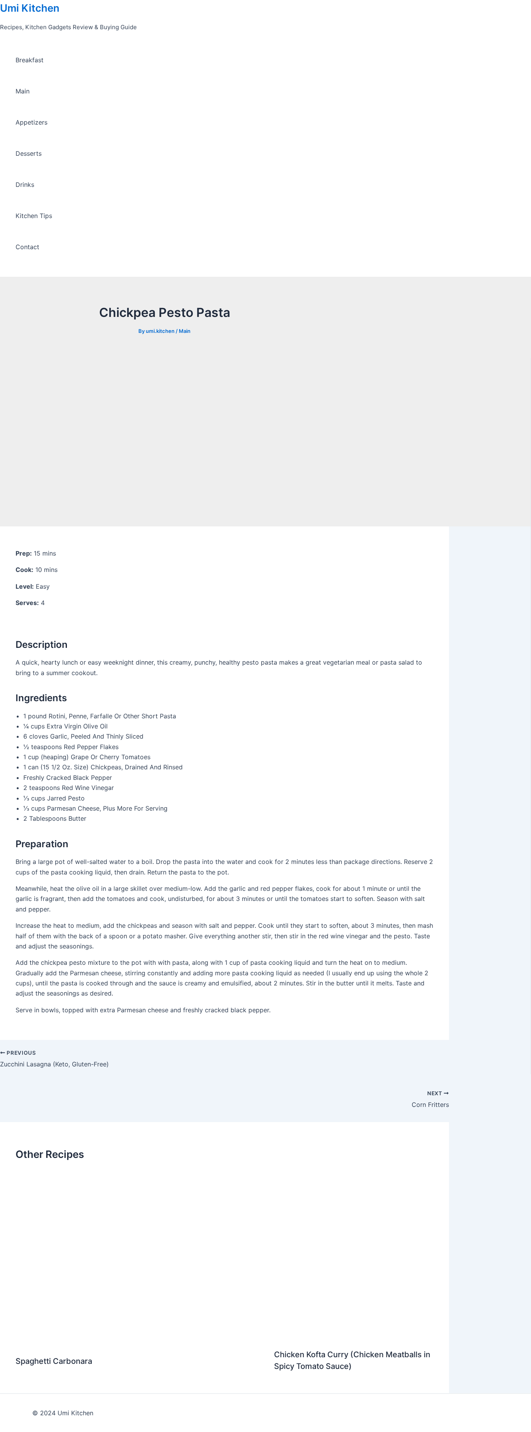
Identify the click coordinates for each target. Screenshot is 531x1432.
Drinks (25, 184)
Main (23, 91)
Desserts (29, 153)
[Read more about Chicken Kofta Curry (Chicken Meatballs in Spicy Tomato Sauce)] (353, 1336)
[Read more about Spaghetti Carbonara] (140, 1342)
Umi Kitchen (29, 8)
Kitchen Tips (34, 216)
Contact (27, 247)
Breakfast (30, 60)
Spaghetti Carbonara (54, 1361)
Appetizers (31, 122)
